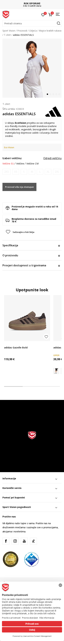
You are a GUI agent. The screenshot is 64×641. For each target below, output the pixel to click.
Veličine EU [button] (8, 163)
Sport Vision (8, 30)
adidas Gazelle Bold (16, 347)
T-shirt (7, 34)
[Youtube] (24, 541)
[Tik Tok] (33, 541)
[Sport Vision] (5, 14)
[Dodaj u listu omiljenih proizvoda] (46, 336)
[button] (32, 23)
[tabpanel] (32, 68)
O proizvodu (10, 255)
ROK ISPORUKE (32, 3)
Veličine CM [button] (32, 163)
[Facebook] (6, 541)
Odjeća (33, 30)
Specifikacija (10, 245)
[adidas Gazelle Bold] (27, 318)
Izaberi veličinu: (12, 158)
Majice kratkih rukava (50, 30)
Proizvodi (22, 30)
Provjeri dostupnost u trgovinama (24, 265)
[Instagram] (15, 541)
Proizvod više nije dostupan (19, 186)
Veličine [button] (20, 163)
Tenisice (8, 343)
